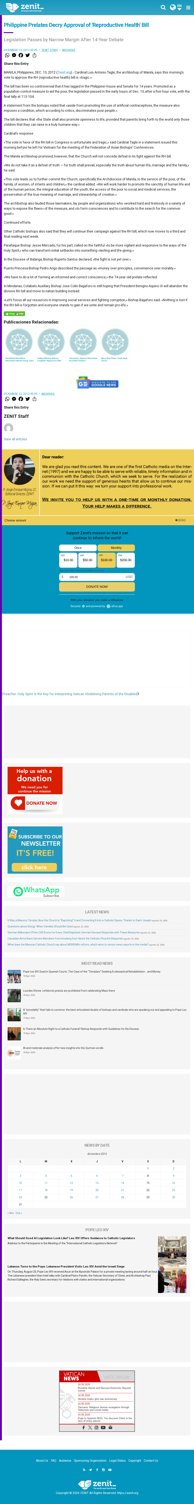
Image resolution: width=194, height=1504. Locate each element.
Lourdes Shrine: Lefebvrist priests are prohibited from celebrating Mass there (69, 990)
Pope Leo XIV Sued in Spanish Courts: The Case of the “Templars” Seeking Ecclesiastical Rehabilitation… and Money (91, 971)
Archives (68, 50)
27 (97, 1197)
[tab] (78, 1376)
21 (122, 1190)
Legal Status (117, 1460)
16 (173, 1182)
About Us (42, 1460)
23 (173, 1190)
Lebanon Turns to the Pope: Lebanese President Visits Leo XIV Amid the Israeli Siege (66, 1266)
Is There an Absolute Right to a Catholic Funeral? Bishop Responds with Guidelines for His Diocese (81, 1028)
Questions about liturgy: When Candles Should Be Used (40, 926)
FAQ (53, 1460)
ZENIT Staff (49, 50)
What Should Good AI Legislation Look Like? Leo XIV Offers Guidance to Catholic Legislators (71, 1238)
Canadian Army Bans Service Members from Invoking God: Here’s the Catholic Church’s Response (65, 938)
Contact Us (151, 1460)
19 (71, 1190)
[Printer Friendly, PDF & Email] (14, 313)
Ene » (19, 1213)
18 (46, 1190)
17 (20, 1190)
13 (97, 1182)
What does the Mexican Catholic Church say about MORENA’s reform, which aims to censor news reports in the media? (78, 944)
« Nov (11, 1213)
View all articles (15, 439)
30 (173, 1197)
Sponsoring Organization (90, 1460)
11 (46, 1182)
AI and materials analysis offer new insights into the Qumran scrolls (63, 1047)
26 (71, 1197)
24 (20, 1197)
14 (122, 1182)
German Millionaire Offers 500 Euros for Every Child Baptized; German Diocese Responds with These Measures (74, 932)
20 (97, 1190)
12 (71, 1182)
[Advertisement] (97, 662)
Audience (65, 1460)
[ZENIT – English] (54, 7)
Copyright (134, 1460)
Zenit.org (64, 72)
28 (122, 1197)
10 (20, 1182)
